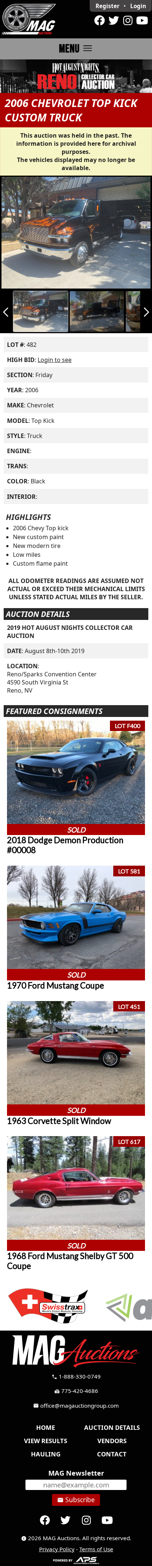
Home (45, 1427)
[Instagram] (128, 21)
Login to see (55, 360)
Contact (112, 1454)
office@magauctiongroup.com (76, 1405)
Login (138, 6)
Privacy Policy (57, 1549)
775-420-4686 (76, 1390)
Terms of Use (96, 1549)
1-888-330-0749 (76, 1376)
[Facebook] (100, 21)
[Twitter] (114, 21)
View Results (45, 1440)
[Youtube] (142, 21)
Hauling (46, 1454)
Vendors (112, 1440)
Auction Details (112, 1427)
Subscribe (76, 1499)
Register (108, 6)
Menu (76, 48)
